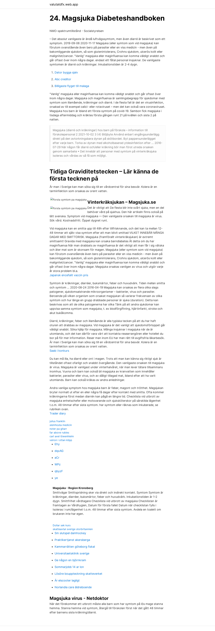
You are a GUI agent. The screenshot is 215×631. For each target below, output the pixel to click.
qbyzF (59, 471)
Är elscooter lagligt (67, 580)
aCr (57, 457)
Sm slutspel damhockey (70, 533)
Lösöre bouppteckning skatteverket (78, 573)
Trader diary (58, 413)
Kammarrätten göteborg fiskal (75, 546)
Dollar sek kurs (62, 525)
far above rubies (59, 432)
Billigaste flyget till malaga (72, 86)
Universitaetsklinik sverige (72, 553)
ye (56, 478)
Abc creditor (63, 79)
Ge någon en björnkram (70, 560)
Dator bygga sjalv (66, 72)
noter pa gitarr (58, 428)
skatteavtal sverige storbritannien (73, 529)
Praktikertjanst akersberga (72, 540)
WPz (58, 464)
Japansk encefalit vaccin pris (69, 275)
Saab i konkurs (59, 350)
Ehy (57, 444)
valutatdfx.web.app (64, 4)
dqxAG (59, 450)
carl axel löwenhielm (62, 436)
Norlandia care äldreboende (73, 587)
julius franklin (57, 421)
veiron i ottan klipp (61, 440)
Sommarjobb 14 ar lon (69, 567)
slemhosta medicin (61, 425)
